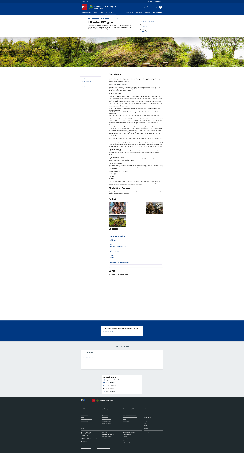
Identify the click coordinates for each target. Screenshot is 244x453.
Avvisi (145, 413)
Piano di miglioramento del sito (103, 448)
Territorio (145, 425)
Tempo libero (139, 12)
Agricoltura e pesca (106, 409)
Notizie (145, 409)
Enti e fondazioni (84, 415)
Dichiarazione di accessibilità (129, 438)
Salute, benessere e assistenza (129, 415)
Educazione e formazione (107, 423)
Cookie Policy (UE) (126, 443)
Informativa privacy (127, 434)
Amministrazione (86, 12)
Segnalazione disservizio (107, 436)
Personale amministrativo (86, 419)
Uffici (82, 413)
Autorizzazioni (105, 417)
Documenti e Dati (84, 421)
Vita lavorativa (126, 421)
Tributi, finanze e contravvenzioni (130, 417)
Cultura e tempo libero (106, 421)
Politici (82, 417)
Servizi (101, 12)
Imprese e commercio (127, 411)
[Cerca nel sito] (160, 7)
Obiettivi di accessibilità (128, 440)
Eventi (145, 423)
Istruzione (147, 12)
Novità (95, 12)
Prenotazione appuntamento (108, 434)
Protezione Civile (129, 12)
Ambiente (104, 411)
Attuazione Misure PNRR (86, 448)
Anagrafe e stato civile (106, 413)
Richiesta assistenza (106, 438)
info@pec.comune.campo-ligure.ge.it (90, 440)
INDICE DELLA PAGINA (85, 75)
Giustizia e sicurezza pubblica (129, 409)
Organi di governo (84, 409)
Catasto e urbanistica (106, 419)
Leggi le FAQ (104, 432)
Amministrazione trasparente (129, 432)
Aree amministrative (85, 411)
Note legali (125, 436)
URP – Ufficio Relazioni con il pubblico (89, 438)
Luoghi (145, 421)
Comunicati (146, 411)
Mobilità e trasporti (127, 413)
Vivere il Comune (110, 12)
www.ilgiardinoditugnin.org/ (120, 84)
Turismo (124, 419)
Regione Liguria (85, 1)
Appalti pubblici (105, 415)
